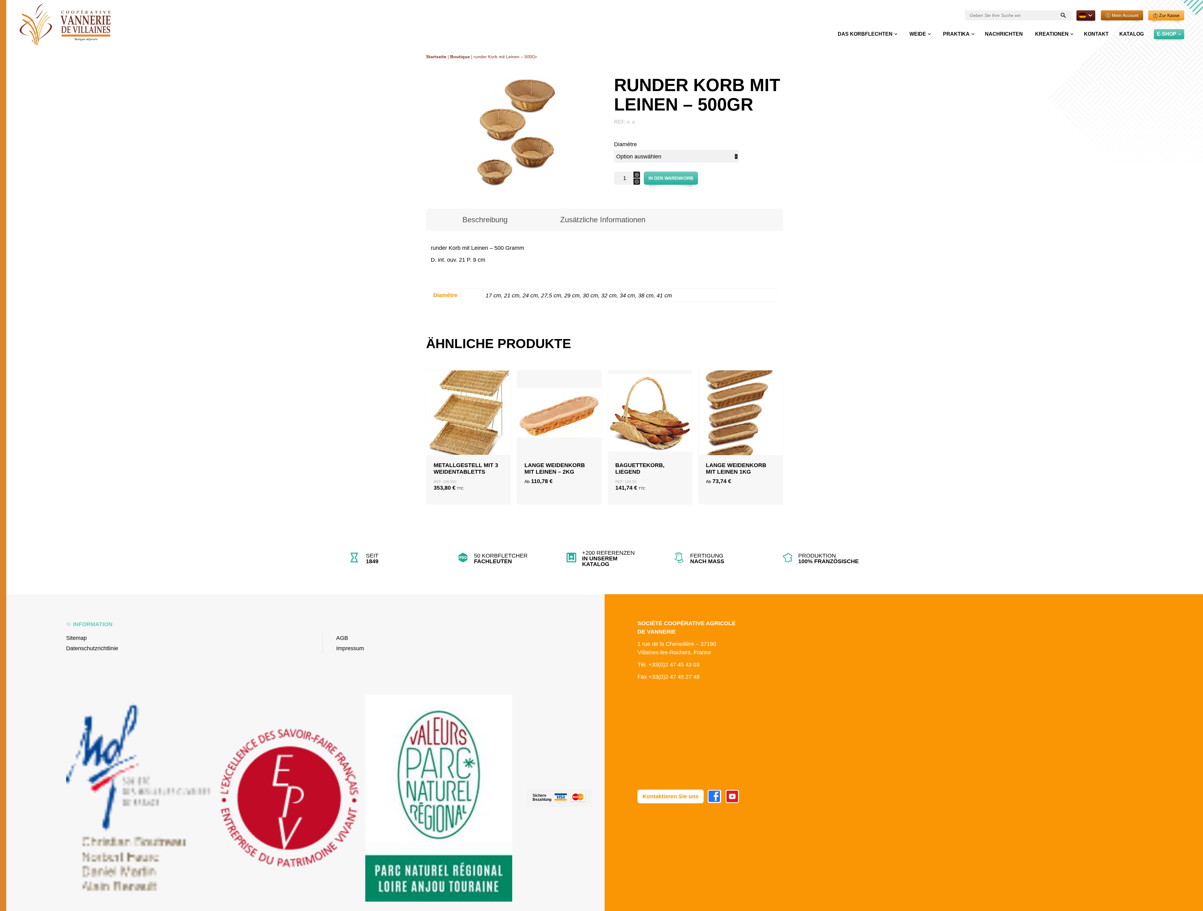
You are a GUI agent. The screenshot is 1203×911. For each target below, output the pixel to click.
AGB (342, 638)
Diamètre (625, 144)
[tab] (485, 219)
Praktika (956, 34)
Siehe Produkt (468, 447)
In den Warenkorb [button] (468, 432)
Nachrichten (1004, 34)
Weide (917, 34)
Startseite (436, 56)
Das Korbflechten (865, 34)
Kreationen (1052, 34)
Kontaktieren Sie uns (671, 796)
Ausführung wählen (559, 432)
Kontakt (1096, 34)
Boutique (460, 56)
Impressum (350, 648)
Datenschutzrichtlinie (92, 648)
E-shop (1166, 34)
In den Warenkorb (670, 178)
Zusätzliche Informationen (602, 219)
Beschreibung (485, 219)
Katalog (1131, 34)
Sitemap (76, 638)
